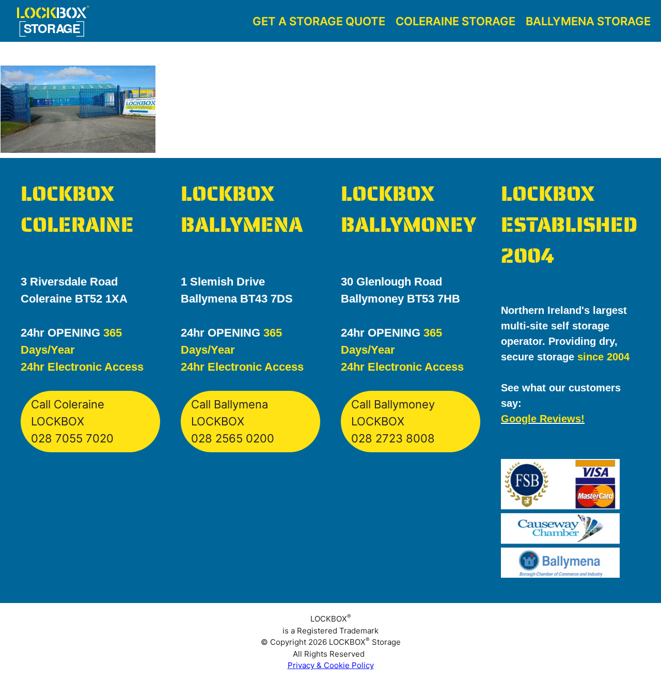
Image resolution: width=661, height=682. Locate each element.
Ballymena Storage (588, 21)
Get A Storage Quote (319, 21)
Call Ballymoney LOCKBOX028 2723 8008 (393, 421)
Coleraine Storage (455, 21)
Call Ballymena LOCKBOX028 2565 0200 (232, 421)
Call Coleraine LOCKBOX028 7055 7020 (72, 421)
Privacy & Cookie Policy (331, 665)
